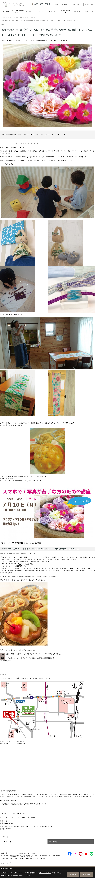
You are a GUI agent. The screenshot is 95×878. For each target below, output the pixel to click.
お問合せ (55, 4)
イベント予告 (6, 842)
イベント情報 (89, 4)
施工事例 (6, 11)
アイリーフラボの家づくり (18, 11)
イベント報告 (52, 842)
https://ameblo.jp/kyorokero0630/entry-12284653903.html (34, 576)
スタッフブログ (89, 11)
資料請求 (64, 4)
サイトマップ (7, 863)
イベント (42, 11)
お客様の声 (29, 11)
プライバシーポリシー (45, 873)
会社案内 (77, 11)
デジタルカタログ (76, 4)
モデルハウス (53, 11)
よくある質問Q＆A (65, 11)
